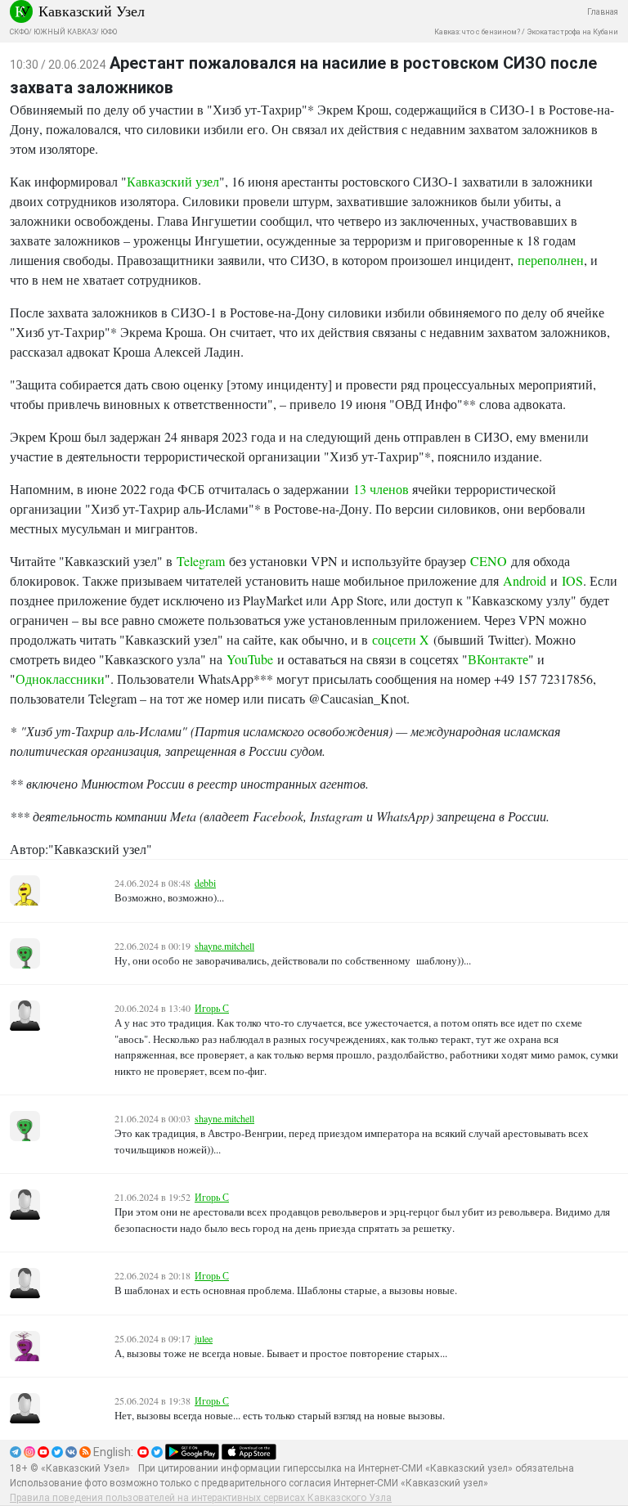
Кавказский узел (173, 181)
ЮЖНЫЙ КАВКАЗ (65, 32)
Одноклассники (60, 678)
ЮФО (109, 32)
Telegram (201, 560)
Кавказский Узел (91, 10)
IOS (572, 580)
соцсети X (400, 639)
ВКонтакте (498, 659)
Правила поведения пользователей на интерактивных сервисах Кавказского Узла (201, 1498)
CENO (488, 560)
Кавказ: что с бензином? (477, 32)
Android (524, 580)
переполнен (551, 259)
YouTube (250, 659)
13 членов (381, 488)
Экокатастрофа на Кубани (572, 32)
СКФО (19, 32)
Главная (602, 11)
